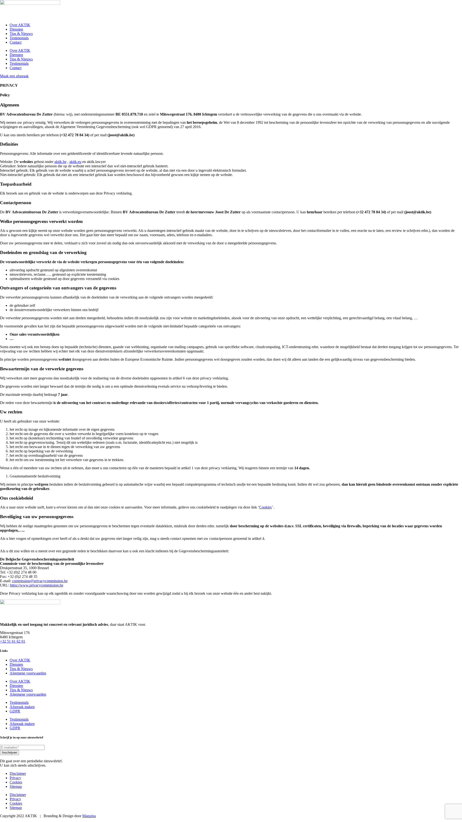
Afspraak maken (22, 707)
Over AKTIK (20, 25)
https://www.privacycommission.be (36, 585)
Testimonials (19, 38)
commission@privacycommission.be (40, 581)
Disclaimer (18, 773)
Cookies (265, 507)
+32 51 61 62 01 (12, 641)
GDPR (15, 711)
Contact (15, 42)
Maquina (89, 816)
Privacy (15, 778)
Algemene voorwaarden (28, 673)
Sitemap (16, 786)
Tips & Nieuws (21, 34)
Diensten (16, 29)
